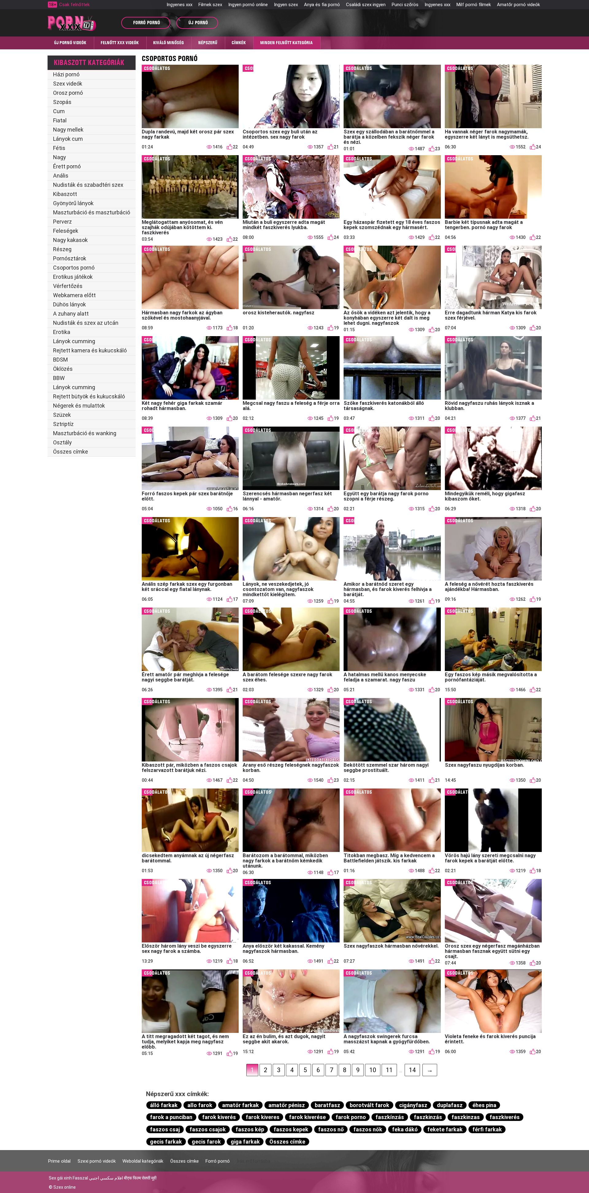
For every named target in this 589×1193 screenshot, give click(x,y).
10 (372, 1070)
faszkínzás (389, 1117)
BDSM (60, 359)
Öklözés (63, 369)
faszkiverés (505, 1117)
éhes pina (484, 1105)
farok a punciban (171, 1117)
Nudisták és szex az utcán (85, 323)
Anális (60, 175)
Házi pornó (66, 74)
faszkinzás (428, 1117)
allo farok (199, 1105)
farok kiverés (219, 1117)
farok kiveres (262, 1117)
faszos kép (250, 1129)
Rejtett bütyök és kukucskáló (89, 396)
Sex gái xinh (60, 1178)
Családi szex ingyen (366, 4)
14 (412, 1070)
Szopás (62, 102)
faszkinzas (466, 1117)
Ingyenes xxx (179, 4)
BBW (59, 378)
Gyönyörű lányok (73, 203)
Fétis (59, 148)
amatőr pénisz (286, 1105)
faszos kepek (291, 1129)
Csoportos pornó (73, 267)
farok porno (351, 1117)
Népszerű (207, 42)
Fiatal (60, 120)
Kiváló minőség (168, 42)
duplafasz (450, 1105)
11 (389, 1070)
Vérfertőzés (68, 286)
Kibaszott (65, 194)
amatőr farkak (240, 1105)
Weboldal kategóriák (142, 1161)
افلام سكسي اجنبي (106, 1178)
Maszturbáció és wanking (84, 433)
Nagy (59, 157)
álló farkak (164, 1105)
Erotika (61, 332)
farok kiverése (307, 1117)
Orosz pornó (68, 93)
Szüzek (62, 415)
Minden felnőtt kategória (286, 42)
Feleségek (65, 231)
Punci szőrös (405, 4)
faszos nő (331, 1129)
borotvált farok (369, 1105)
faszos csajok (208, 1129)
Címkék (239, 42)
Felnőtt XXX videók (120, 42)
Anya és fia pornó (322, 4)
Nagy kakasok (70, 240)
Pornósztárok (69, 258)
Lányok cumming (74, 341)
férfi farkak (487, 1129)
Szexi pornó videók (97, 1161)
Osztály (62, 442)
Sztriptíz (63, 424)
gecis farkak (166, 1141)
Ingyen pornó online (248, 4)
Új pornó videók (70, 42)
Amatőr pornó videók (518, 4)
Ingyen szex (286, 4)
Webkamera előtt (74, 295)
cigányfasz (413, 1105)
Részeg (62, 249)
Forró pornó (218, 1161)
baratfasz (327, 1105)
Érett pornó (67, 166)
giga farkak (245, 1141)
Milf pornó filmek (473, 4)
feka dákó (405, 1129)
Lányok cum (68, 139)
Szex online (64, 1187)
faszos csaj (165, 1129)
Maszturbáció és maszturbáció (91, 212)
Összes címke (70, 451)
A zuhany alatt (71, 313)
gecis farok (206, 1141)
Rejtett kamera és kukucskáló (90, 350)
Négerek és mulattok (79, 405)
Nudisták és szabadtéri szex (88, 185)
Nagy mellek (68, 129)
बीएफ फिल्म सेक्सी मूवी (140, 1178)
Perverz (62, 221)
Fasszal (80, 1178)
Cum (59, 111)
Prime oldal (59, 1161)
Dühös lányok (69, 304)
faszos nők (367, 1129)
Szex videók (67, 83)
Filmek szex (210, 4)
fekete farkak (445, 1129)
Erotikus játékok (73, 277)
